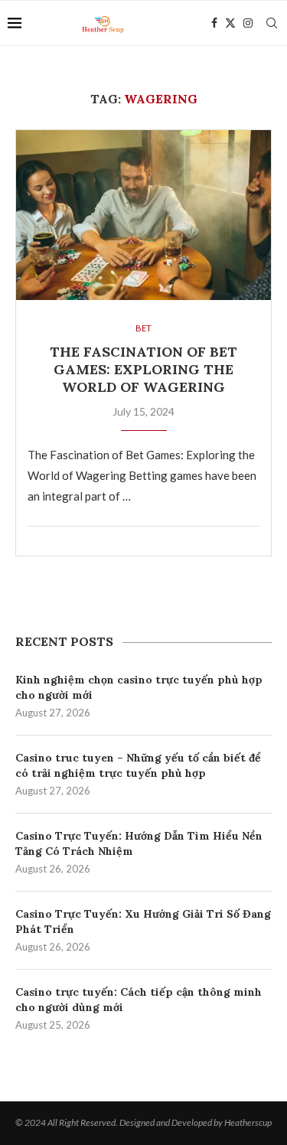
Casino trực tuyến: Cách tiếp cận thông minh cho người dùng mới (138, 999)
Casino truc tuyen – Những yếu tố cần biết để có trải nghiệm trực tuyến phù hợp (138, 765)
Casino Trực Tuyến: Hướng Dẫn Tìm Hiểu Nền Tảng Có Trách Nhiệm (139, 843)
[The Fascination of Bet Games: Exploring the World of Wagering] (143, 215)
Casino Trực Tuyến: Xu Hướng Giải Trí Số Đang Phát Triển (143, 921)
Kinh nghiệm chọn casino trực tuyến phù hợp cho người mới (139, 687)
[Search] (271, 23)
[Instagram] (248, 23)
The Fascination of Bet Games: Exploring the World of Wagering (143, 369)
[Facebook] (214, 23)
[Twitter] (230, 23)
